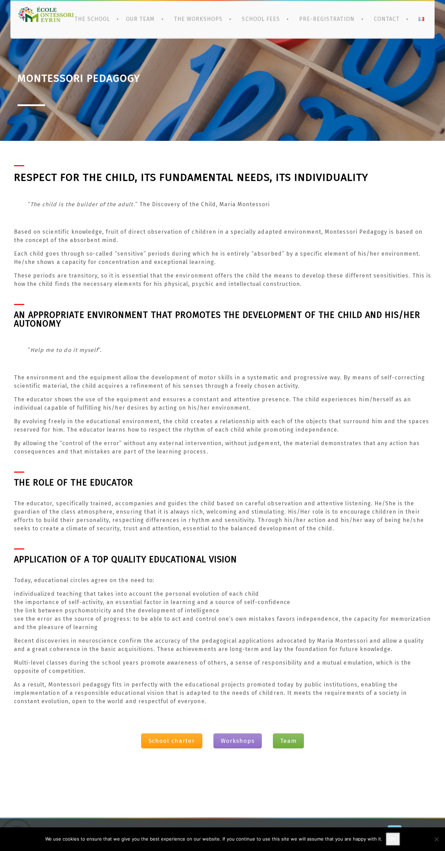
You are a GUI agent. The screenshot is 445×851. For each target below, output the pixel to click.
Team (288, 741)
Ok (393, 839)
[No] (436, 839)
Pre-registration (327, 19)
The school (92, 19)
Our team (140, 19)
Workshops (237, 741)
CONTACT (386, 19)
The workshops (198, 19)
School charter (171, 741)
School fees (261, 19)
